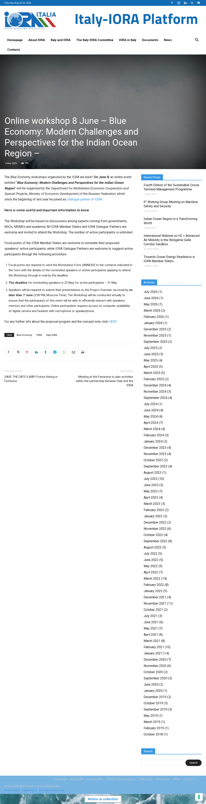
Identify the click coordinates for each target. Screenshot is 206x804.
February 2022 (154, 585)
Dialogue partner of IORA (84, 199)
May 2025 (151, 360)
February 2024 (154, 435)
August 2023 (153, 472)
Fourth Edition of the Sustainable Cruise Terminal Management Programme (171, 187)
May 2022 (151, 566)
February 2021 (154, 647)
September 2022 (155, 541)
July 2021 (151, 616)
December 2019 (155, 697)
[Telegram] (55, 352)
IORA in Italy (127, 40)
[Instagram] (179, 3)
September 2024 (155, 398)
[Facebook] (172, 3)
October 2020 (153, 672)
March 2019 (152, 722)
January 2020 (153, 691)
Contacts (13, 49)
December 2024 (155, 385)
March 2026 (152, 310)
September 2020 (155, 678)
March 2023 (152, 504)
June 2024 (151, 410)
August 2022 (153, 547)
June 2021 (151, 622)
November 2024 (155, 391)
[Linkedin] (185, 3)
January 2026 (153, 323)
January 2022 (153, 591)
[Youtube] (199, 3)
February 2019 (154, 728)
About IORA (36, 40)
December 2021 (155, 597)
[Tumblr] (45, 352)
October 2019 (153, 703)
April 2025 (151, 367)
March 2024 (152, 429)
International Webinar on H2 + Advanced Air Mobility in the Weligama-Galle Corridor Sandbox (172, 240)
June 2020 (151, 684)
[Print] (82, 352)
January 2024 (153, 441)
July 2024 (151, 404)
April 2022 (151, 572)
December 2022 (155, 522)
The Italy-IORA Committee (94, 40)
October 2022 (153, 535)
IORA (39, 334)
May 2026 (151, 304)
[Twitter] (192, 3)
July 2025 (151, 348)
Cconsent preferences (51, 790)
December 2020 (155, 659)
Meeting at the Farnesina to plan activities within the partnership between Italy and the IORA (104, 381)
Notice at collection (103, 799)
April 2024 (151, 423)
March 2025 (152, 373)
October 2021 (153, 610)
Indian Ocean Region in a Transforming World (170, 221)
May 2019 (151, 716)
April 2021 (151, 635)
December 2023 (155, 448)
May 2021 (151, 628)
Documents (150, 40)
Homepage (15, 40)
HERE (113, 321)
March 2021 (152, 641)
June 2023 (151, 485)
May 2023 (151, 491)
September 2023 (155, 466)
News (168, 40)
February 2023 (154, 510)
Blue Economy (24, 334)
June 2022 (151, 560)
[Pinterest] (27, 352)
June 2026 (151, 298)
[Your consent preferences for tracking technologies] (199, 797)
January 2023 (153, 516)
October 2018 (153, 734)
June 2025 (151, 354)
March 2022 (152, 578)
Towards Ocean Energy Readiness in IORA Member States (169, 259)
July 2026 (151, 292)
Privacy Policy (12, 790)
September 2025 (155, 342)
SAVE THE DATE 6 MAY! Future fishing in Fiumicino (31, 379)
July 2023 (151, 479)
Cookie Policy (29, 790)
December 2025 (155, 329)
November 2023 (155, 454)
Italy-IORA (51, 334)
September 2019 (155, 709)
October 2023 (153, 460)
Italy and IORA (61, 40)
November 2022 (155, 529)
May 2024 (151, 416)
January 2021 (153, 653)
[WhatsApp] (64, 352)
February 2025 (154, 379)
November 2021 (155, 603)
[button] (197, 40)
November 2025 (155, 335)
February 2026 (154, 317)
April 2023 (151, 497)
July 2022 (151, 554)
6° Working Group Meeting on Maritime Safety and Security (171, 204)
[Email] (73, 352)
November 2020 (155, 666)
